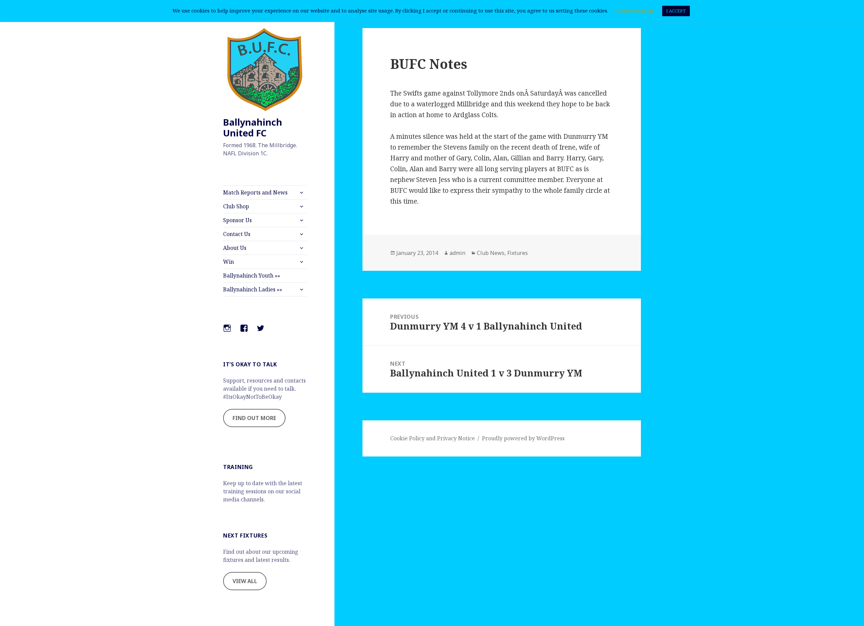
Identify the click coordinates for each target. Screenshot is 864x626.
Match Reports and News (255, 192)
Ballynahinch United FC (252, 127)
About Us (234, 248)
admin (457, 253)
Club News (491, 253)
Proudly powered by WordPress (523, 438)
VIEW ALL (245, 581)
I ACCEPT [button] (676, 11)
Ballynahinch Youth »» (251, 275)
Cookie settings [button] (635, 10)
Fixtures (517, 253)
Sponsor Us (237, 220)
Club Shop (236, 206)
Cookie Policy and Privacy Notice (432, 438)
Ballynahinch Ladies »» (252, 289)
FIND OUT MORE (254, 418)
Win (228, 261)
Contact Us (236, 234)
